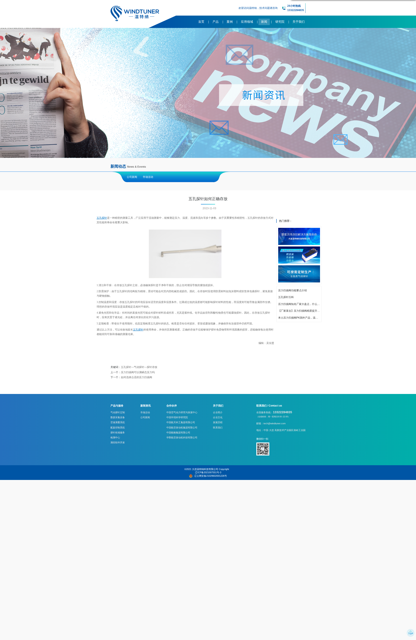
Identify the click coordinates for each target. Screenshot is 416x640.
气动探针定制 (117, 412)
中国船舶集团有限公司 (178, 432)
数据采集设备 (117, 417)
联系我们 (218, 427)
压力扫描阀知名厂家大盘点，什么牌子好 (299, 303)
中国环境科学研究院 (177, 417)
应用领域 (247, 21)
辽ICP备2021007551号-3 (208, 472)
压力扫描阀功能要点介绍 (292, 290)
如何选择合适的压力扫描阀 (136, 377)
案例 (230, 21)
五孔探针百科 (286, 297)
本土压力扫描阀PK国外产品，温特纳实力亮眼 (299, 317)
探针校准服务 (117, 432)
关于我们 (298, 21)
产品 (216, 21)
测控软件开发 (117, 442)
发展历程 (218, 422)
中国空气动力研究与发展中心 (181, 412)
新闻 (264, 21)
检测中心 (115, 437)
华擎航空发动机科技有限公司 (181, 437)
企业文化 (218, 417)
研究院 (279, 21)
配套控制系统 (117, 427)
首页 (201, 21)
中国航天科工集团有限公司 (180, 422)
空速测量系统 (117, 422)
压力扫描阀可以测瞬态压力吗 (138, 372)
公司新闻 (132, 176)
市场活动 (148, 176)
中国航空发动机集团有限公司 (181, 427)
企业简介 (218, 412)
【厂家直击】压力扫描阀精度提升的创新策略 (299, 310)
